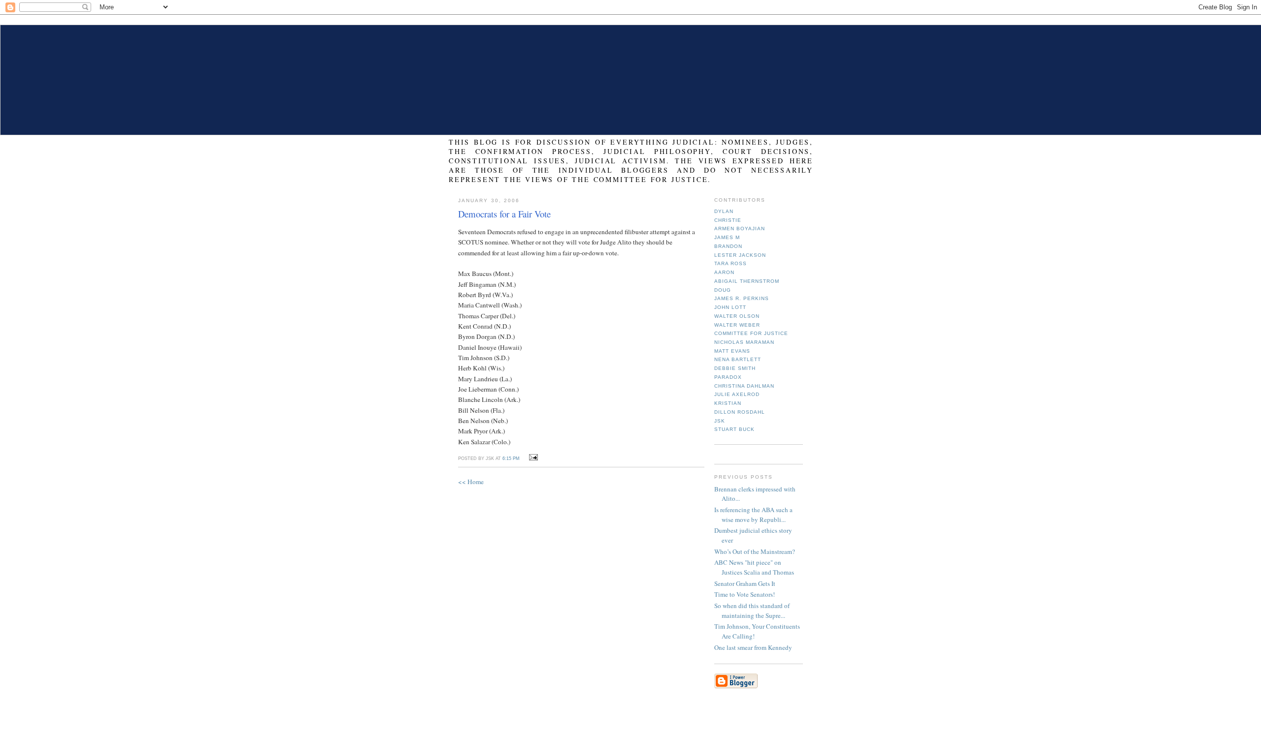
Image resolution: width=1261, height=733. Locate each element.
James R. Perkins (741, 298)
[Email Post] (532, 457)
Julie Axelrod (737, 394)
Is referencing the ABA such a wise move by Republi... (753, 514)
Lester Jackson (740, 255)
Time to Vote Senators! (744, 594)
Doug (722, 290)
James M (727, 237)
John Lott (730, 307)
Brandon (728, 246)
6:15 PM (511, 458)
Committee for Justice (751, 333)
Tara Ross (730, 263)
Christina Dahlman (744, 386)
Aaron (724, 272)
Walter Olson (737, 316)
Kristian (727, 403)
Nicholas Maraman (744, 342)
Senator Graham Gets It (744, 583)
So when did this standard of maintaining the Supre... (752, 610)
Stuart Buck (734, 429)
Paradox (728, 377)
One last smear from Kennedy (753, 647)
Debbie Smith (735, 368)
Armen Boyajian (739, 228)
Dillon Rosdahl (739, 412)
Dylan (723, 211)
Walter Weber (737, 325)
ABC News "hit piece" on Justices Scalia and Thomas (754, 567)
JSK (719, 421)
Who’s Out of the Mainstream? (754, 551)
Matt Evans (732, 351)
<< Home (471, 481)
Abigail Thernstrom (746, 281)
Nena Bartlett (737, 359)
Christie (727, 220)
